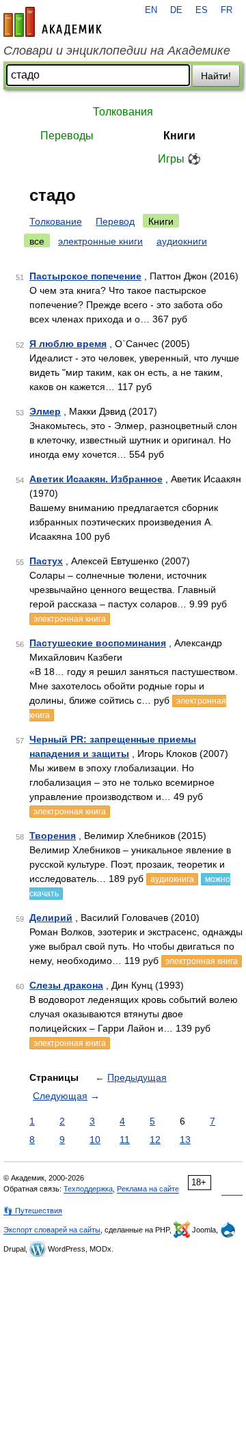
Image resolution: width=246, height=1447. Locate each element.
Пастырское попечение (85, 276)
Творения (52, 835)
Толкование (55, 221)
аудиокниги (181, 241)
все (36, 241)
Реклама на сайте (148, 1189)
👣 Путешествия (32, 1211)
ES (201, 10)
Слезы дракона (66, 985)
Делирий (50, 917)
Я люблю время (68, 343)
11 (125, 1139)
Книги (179, 135)
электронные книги (100, 241)
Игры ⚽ (179, 159)
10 (95, 1139)
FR (226, 10)
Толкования (123, 112)
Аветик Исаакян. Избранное (96, 478)
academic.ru (52, 22)
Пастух (46, 560)
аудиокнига (172, 879)
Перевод (115, 221)
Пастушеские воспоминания (97, 642)
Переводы (67, 135)
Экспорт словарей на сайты (51, 1230)
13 (185, 1139)
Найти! (216, 75)
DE (176, 10)
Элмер (45, 411)
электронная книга (69, 619)
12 (155, 1139)
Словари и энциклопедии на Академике (116, 50)
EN (151, 10)
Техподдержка (88, 1189)
